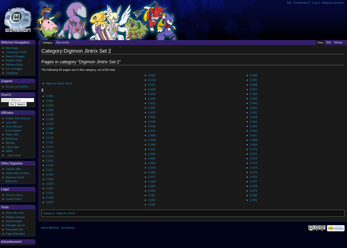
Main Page (12, 47)
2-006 (49, 119)
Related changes (15, 217)
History (338, 42)
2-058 (253, 94)
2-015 (49, 160)
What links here (15, 212)
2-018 (49, 174)
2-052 (151, 200)
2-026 (151, 80)
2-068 (253, 140)
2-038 (151, 135)
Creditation (12, 73)
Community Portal (16, 52)
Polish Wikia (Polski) (18, 173)
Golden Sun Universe (18, 118)
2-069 (253, 144)
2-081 (253, 200)
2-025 (151, 75)
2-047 (151, 176)
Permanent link (14, 229)
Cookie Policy (14, 199)
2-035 (151, 121)
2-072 (253, 158)
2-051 (151, 195)
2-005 (49, 114)
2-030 (151, 98)
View (320, 42)
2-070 (253, 149)
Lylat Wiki (11, 122)
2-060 (253, 103)
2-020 (49, 183)
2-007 (49, 123)
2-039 (151, 140)
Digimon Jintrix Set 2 (59, 83)
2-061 (253, 107)
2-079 (253, 190)
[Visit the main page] (17, 19)
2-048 (151, 181)
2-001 (49, 96)
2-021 (49, 188)
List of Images (14, 68)
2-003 (49, 105)
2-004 (49, 110)
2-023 (49, 197)
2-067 (253, 135)
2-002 (49, 100)
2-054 (253, 75)
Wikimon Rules (14, 64)
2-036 (151, 126)
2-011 (49, 142)
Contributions (301, 2)
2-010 (49, 137)
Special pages (14, 221)
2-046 (151, 172)
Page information (15, 233)
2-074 (253, 167)
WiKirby (10, 142)
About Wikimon (50, 227)
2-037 (151, 130)
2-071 (253, 153)
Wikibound (12, 138)
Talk (288, 2)
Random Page (14, 60)
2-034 (151, 117)
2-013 (49, 151)
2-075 (253, 172)
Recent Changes (15, 56)
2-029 (151, 94)
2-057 (253, 89)
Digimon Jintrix (65, 213)
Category (48, 213)
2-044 (151, 163)
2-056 (253, 84)
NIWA (9, 151)
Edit (328, 42)
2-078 (253, 186)
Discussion (62, 42)
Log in (316, 2)
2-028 (151, 89)
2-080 (253, 195)
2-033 (151, 112)
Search (6, 94)
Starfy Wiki (12, 134)
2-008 (49, 128)
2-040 (151, 144)
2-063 (253, 117)
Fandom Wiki (13, 168)
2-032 (151, 107)
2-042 (151, 153)
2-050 (151, 190)
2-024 (49, 202)
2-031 (151, 103)
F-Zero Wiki (12, 147)
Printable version (15, 225)
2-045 (151, 167)
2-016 (49, 165)
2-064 (253, 121)
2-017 (49, 169)
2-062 (253, 112)
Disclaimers (68, 227)
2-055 (253, 80)
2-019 (49, 179)
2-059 (253, 98)
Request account (333, 2)
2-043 (151, 158)
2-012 (49, 146)
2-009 (49, 133)
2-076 (253, 176)
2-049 (151, 186)
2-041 (151, 149)
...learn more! (13, 155)
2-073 (253, 163)
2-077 (253, 181)
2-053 (151, 204)
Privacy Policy (14, 195)
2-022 (49, 193)
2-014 (49, 156)
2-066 (253, 130)
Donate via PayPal (16, 86)
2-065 (253, 126)
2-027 (151, 84)
